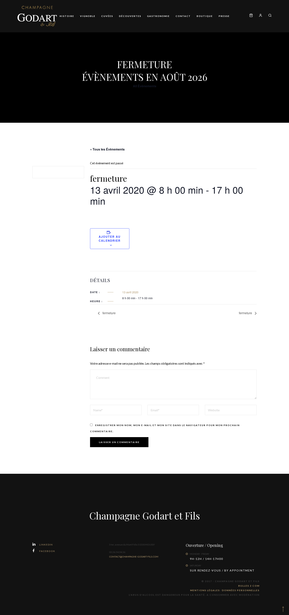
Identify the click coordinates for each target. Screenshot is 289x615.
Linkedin (46, 544)
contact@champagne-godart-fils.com (133, 556)
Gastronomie (158, 16)
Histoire (67, 16)
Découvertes (130, 16)
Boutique (205, 16)
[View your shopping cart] (251, 16)
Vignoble (87, 16)
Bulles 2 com (249, 585)
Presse (224, 16)
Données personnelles (241, 590)
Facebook (47, 551)
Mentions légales (205, 590)
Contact (183, 16)
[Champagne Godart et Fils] (37, 16)
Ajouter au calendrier (110, 238)
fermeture (109, 313)
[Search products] (268, 16)
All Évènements (144, 86)
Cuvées (107, 16)
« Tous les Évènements (107, 149)
